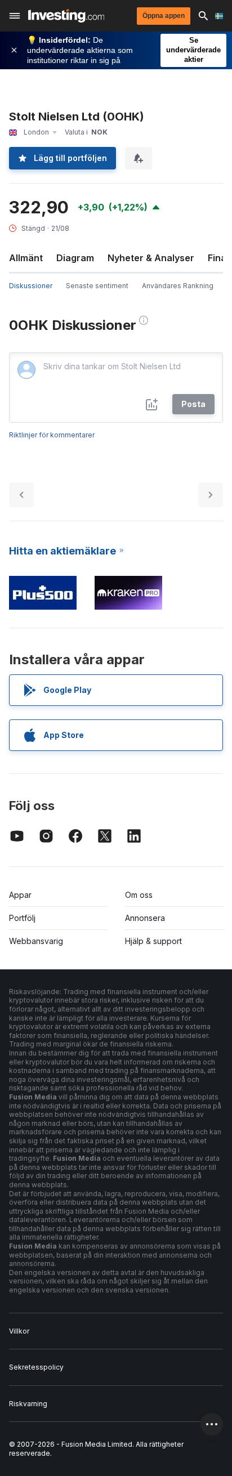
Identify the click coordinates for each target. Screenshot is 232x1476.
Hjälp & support (153, 941)
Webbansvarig (36, 941)
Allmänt (26, 257)
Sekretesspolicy (36, 1367)
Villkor (19, 1331)
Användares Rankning (177, 285)
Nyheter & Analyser (151, 257)
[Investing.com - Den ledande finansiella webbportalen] (66, 16)
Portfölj (22, 918)
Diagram (75, 257)
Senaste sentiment (97, 285)
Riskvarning (28, 1403)
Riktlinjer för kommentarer (52, 435)
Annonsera (145, 918)
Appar (20, 895)
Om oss (139, 895)
